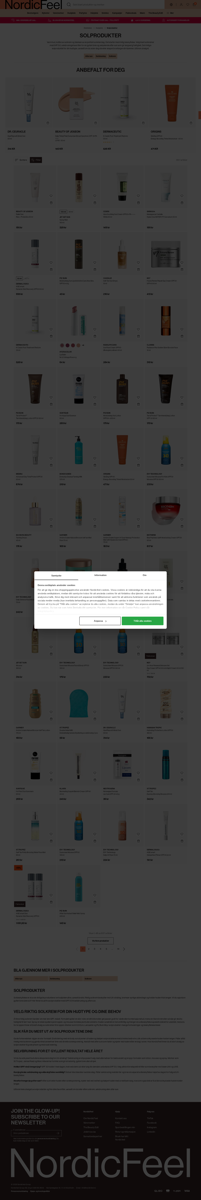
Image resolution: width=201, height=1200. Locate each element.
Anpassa (98, 621)
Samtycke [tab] (56, 575)
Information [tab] (100, 575)
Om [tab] (144, 575)
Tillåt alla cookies (143, 621)
